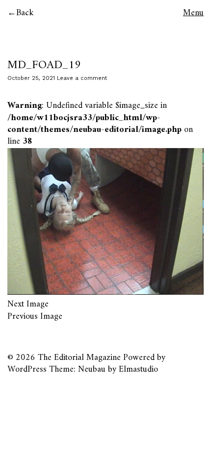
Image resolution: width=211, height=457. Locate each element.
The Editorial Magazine (79, 357)
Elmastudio (138, 369)
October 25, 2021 (31, 78)
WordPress (27, 369)
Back (25, 13)
